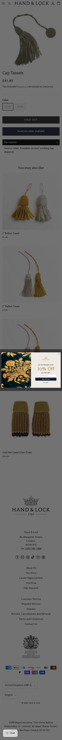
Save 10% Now (46, 379)
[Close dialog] (59, 354)
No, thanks (46, 382)
